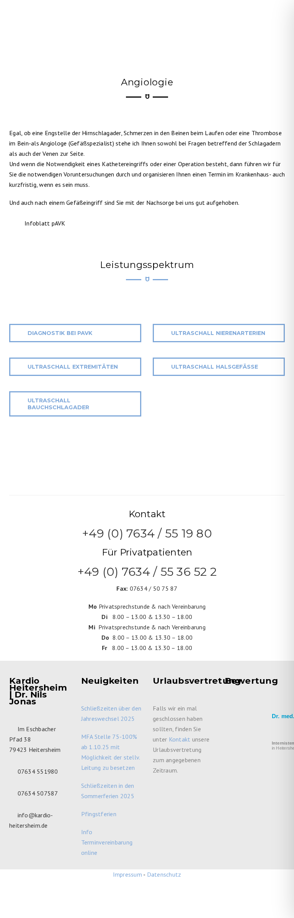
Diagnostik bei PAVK (60, 333)
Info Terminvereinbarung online (107, 842)
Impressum (127, 874)
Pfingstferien (98, 814)
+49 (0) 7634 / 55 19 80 (147, 533)
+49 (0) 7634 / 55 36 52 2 (147, 572)
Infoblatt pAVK (44, 223)
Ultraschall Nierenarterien (218, 333)
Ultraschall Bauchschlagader (58, 404)
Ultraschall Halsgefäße (214, 366)
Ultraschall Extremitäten (73, 366)
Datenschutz (164, 874)
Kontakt (180, 739)
